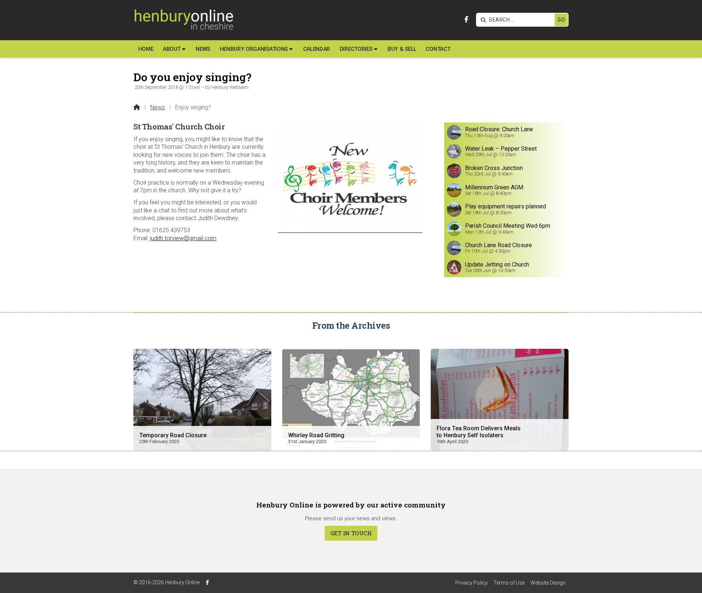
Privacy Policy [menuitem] (471, 583)
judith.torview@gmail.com (183, 238)
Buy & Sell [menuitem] (402, 49)
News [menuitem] (203, 49)
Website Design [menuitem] (548, 583)
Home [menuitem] (146, 49)
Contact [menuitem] (438, 49)
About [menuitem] (171, 49)
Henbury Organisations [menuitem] (254, 49)
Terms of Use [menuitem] (509, 583)
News (157, 107)
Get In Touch (351, 533)
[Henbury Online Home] (183, 20)
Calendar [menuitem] (316, 49)
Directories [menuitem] (356, 49)
